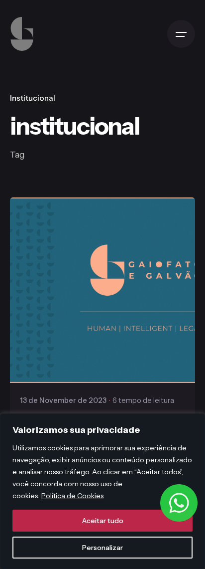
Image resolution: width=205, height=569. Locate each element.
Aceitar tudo (102, 520)
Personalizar (102, 547)
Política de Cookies (72, 495)
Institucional (32, 98)
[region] (102, 491)
